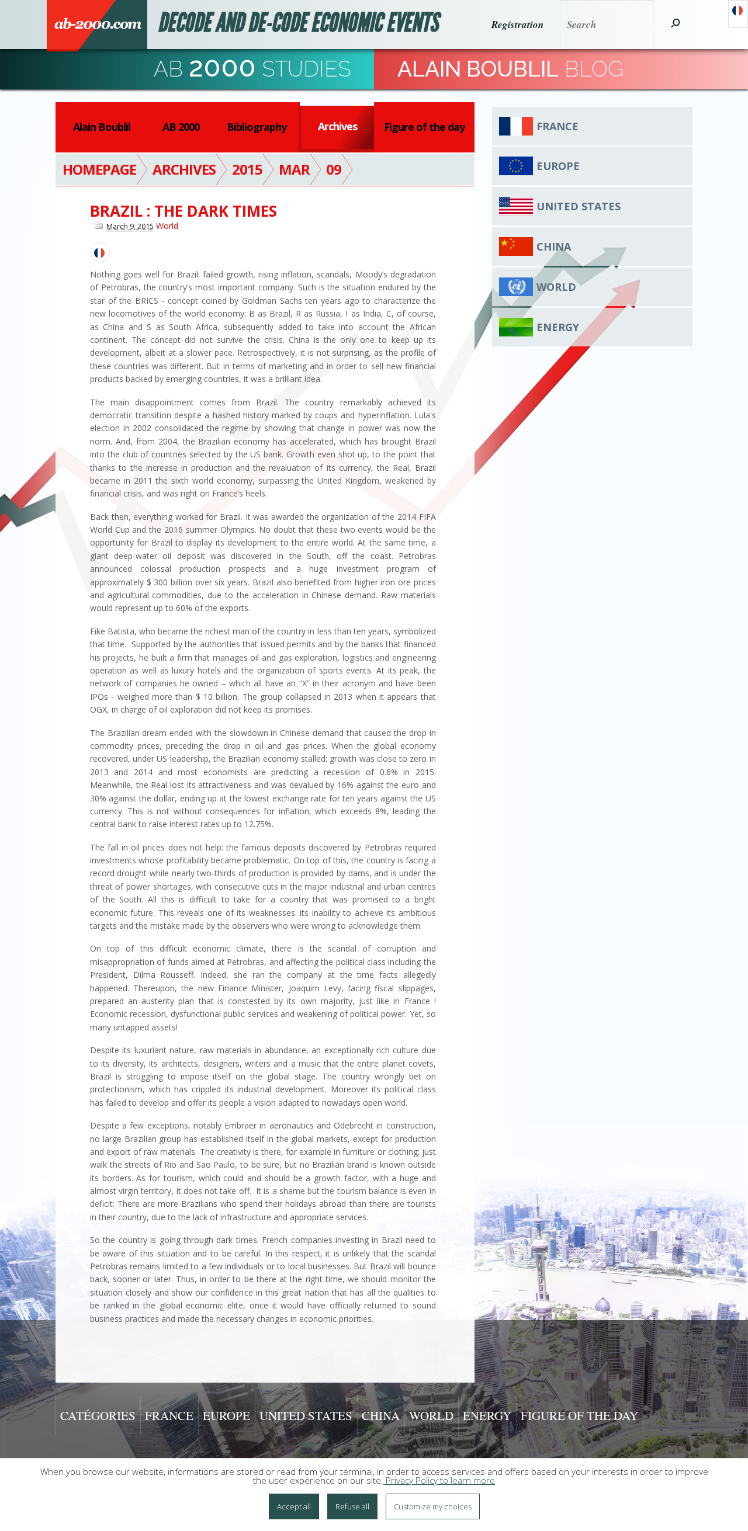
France (557, 126)
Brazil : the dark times (183, 210)
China (553, 246)
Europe (558, 166)
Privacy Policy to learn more (439, 1480)
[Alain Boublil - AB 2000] (97, 25)
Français (738, 14)
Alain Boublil (101, 127)
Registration (517, 25)
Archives (337, 126)
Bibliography (256, 127)
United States (578, 206)
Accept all (294, 1506)
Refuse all (352, 1506)
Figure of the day (424, 127)
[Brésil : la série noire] (100, 252)
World (167, 225)
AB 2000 (180, 127)
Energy (557, 327)
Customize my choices (433, 1506)
